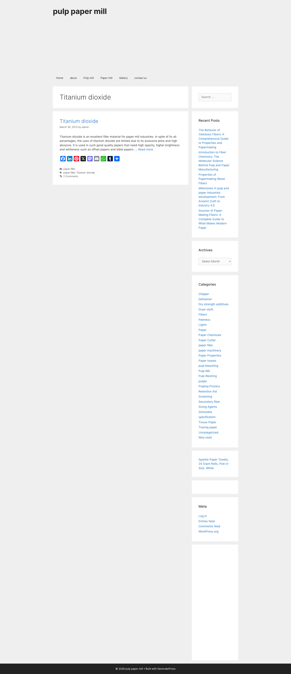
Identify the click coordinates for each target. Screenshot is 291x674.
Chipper (204, 294)
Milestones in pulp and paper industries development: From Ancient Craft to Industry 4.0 (214, 197)
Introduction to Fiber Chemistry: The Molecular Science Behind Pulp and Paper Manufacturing (214, 161)
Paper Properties (210, 355)
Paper (202, 330)
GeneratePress (166, 668)
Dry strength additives (214, 304)
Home (59, 78)
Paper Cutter (207, 340)
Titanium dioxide (79, 121)
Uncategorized (208, 432)
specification (207, 417)
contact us (140, 78)
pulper (203, 381)
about (73, 78)
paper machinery (210, 350)
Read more (145, 149)
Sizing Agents (208, 406)
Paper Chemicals (210, 335)
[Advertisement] (145, 47)
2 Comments (70, 176)
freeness (204, 319)
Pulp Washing (208, 376)
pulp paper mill (80, 11)
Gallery (123, 78)
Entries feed (207, 521)
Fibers (203, 314)
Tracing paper (208, 427)
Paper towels (207, 360)
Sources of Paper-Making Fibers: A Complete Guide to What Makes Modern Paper (213, 219)
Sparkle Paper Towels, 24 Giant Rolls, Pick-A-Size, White (214, 464)
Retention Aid (208, 391)
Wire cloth (205, 437)
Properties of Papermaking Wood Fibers (212, 179)
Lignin (203, 324)
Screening (205, 396)
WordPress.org (208, 531)
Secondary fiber (209, 401)
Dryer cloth (206, 309)
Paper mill (106, 78)
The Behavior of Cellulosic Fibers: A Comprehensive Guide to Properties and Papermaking (214, 138)
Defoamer (205, 299)
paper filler (69, 168)
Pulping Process (209, 386)
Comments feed (209, 526)
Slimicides (205, 412)
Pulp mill (89, 78)
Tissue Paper (207, 422)
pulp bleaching (208, 365)
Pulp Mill (204, 371)
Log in (203, 516)
